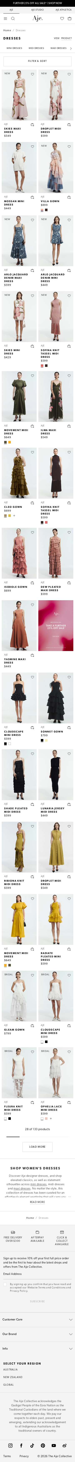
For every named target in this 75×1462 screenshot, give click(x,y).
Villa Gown (50, 201)
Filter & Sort (37, 61)
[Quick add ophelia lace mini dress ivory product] (69, 1102)
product (66, 38)
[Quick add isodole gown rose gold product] (32, 583)
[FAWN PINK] (46, 1118)
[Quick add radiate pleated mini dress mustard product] (69, 949)
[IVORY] (9, 743)
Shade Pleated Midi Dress (16, 810)
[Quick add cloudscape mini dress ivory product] (69, 1025)
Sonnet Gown (52, 731)
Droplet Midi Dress (51, 130)
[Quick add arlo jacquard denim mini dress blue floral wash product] (69, 270)
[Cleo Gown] (19, 473)
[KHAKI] (5, 515)
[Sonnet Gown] (55, 698)
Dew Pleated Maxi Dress (51, 588)
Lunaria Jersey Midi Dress (53, 810)
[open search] (13, 18)
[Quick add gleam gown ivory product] (32, 1025)
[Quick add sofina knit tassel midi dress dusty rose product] (69, 346)
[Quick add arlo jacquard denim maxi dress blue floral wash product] (32, 270)
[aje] (37, 18)
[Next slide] (71, 49)
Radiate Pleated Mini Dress (51, 956)
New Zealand (12, 1377)
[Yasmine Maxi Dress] (19, 625)
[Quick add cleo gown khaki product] (32, 503)
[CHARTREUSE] (9, 515)
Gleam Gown (14, 1029)
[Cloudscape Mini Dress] (19, 698)
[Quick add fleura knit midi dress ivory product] (32, 1102)
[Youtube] (54, 1445)
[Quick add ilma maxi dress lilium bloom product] (69, 426)
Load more (37, 1147)
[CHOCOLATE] (46, 210)
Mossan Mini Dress (14, 202)
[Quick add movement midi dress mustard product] (32, 949)
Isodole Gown (16, 586)
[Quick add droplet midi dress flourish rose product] (69, 124)
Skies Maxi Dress (12, 130)
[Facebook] (21, 1445)
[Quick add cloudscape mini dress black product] (32, 727)
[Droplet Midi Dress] (55, 847)
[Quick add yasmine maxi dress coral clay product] (32, 655)
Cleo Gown (13, 506)
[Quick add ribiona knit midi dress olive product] (32, 876)
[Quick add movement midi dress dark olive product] (32, 426)
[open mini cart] (70, 18)
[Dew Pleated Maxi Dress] (55, 553)
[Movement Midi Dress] (19, 396)
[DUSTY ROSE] (42, 365)
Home (7, 30)
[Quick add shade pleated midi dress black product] (32, 804)
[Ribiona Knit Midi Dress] (19, 847)
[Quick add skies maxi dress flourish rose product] (32, 124)
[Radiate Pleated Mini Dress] (55, 919)
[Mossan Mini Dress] (19, 167)
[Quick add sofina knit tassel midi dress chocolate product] (69, 503)
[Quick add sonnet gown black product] (69, 727)
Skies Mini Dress (12, 351)
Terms (7, 1456)
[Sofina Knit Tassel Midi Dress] (55, 473)
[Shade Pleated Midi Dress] (19, 774)
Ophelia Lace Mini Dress (51, 1108)
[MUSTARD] (9, 442)
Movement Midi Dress (16, 431)
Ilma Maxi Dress (48, 431)
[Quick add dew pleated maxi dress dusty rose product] (69, 583)
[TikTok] (32, 1445)
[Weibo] (64, 1445)
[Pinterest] (43, 1445)
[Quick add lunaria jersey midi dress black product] (69, 804)
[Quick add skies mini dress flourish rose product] (32, 346)
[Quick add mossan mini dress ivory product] (32, 197)
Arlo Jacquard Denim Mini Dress (53, 278)
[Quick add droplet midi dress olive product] (69, 876)
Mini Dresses (14, 48)
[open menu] (5, 18)
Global (8, 1385)
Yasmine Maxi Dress (15, 660)
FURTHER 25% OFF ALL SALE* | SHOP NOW (37, 3)
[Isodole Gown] (19, 553)
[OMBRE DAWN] (42, 210)
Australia (10, 1370)
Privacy (24, 1456)
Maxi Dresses (58, 48)
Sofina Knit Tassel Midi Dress (50, 353)
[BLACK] (5, 743)
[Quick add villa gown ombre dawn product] (69, 197)
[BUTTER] (46, 740)
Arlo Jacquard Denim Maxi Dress (16, 278)
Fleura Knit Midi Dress (13, 1108)
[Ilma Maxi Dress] (55, 396)
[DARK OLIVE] (5, 442)
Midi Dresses (36, 48)
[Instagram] (10, 1445)
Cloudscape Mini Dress (14, 733)
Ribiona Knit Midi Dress (14, 882)
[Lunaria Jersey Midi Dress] (55, 774)
